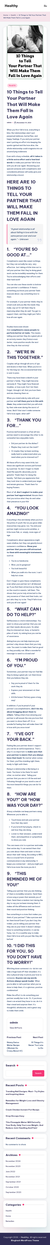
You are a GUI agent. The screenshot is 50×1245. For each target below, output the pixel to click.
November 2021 (13, 1176)
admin (14, 1022)
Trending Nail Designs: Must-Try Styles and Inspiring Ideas (25, 1092)
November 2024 (13, 1161)
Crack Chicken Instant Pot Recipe (22, 1109)
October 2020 (12, 1187)
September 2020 (13, 1192)
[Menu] (45, 6)
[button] (16, 1028)
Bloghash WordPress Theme (25, 1240)
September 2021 (13, 1182)
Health (12, 85)
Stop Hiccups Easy (15, 1116)
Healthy (11, 6)
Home (8, 1216)
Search (10, 1065)
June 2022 (10, 1171)
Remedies (10, 1221)
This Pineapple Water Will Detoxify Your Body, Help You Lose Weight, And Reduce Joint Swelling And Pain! (24, 1125)
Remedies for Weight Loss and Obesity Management (25, 1102)
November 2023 (13, 1166)
